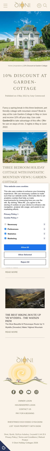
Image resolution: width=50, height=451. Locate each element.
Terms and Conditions (28, 437)
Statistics (12, 234)
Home (10, 66)
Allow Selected (25, 255)
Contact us (25, 409)
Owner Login (25, 401)
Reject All (25, 262)
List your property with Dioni (25, 426)
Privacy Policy (11, 437)
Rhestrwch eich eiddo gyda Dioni (25, 422)
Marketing (12, 238)
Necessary (12, 224)
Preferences (13, 229)
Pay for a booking (25, 413)
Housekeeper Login (25, 405)
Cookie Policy (11, 218)
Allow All (25, 247)
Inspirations (18, 66)
